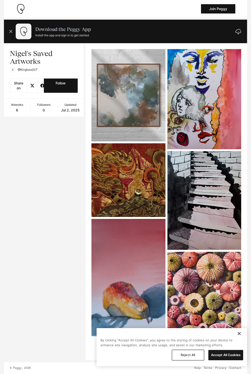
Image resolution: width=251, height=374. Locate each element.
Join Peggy (218, 9)
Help (197, 368)
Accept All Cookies (225, 355)
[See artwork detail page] (128, 95)
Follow (61, 83)
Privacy (220, 368)
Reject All (188, 355)
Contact (235, 368)
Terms (208, 368)
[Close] (239, 333)
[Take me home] (20, 9)
